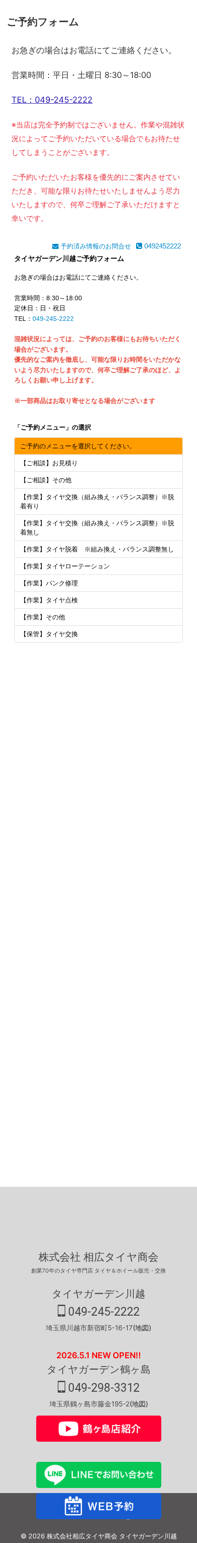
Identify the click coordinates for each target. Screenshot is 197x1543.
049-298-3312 (103, 1387)
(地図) (142, 1327)
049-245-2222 (103, 1311)
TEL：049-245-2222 (52, 100)
